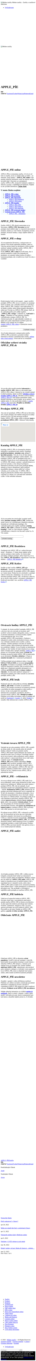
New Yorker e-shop (11, 1328)
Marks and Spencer (11, 1317)
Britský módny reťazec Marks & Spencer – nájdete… (17, 1248)
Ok (25, 1357)
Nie (27, 1357)
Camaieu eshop (9, 1319)
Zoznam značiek (6, 1341)
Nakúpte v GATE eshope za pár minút (13, 1241)
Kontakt (16, 1343)
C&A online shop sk (11, 1322)
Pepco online (9, 1306)
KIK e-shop (8, 1310)
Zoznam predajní (17, 1341)
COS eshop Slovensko (12, 1329)
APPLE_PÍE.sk (6, 397)
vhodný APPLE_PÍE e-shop (10, 324)
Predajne (7, 1303)
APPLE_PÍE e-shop (11, 194)
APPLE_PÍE (30, 651)
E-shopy (7, 1301)
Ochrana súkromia (6, 1343)
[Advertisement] (18, 28)
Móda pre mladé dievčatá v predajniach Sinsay (15, 1228)
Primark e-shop (9, 1326)
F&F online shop (10, 1308)
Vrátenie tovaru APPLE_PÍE (15, 212)
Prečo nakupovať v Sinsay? (9, 1221)
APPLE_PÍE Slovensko (13, 197)
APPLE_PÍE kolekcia (16, 206)
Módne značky (11, 1340)
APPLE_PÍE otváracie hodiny (15, 210)
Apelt (2, 1171)
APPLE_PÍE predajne (12, 196)
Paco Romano (9, 1324)
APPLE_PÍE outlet (15, 205)
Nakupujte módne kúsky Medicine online (14, 1235)
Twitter (28, 698)
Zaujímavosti (9, 1304)
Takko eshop (9, 1313)
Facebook (10, 698)
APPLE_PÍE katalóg (12, 203)
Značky (11, 1160)
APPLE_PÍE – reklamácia (17, 213)
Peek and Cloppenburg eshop (14, 1312)
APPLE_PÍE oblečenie (16, 208)
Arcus (3, 1177)
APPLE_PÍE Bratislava (16, 199)
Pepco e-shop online (11, 1320)
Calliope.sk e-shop (10, 1315)
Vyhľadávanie (9, 7)
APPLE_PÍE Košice (15, 201)
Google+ (18, 698)
